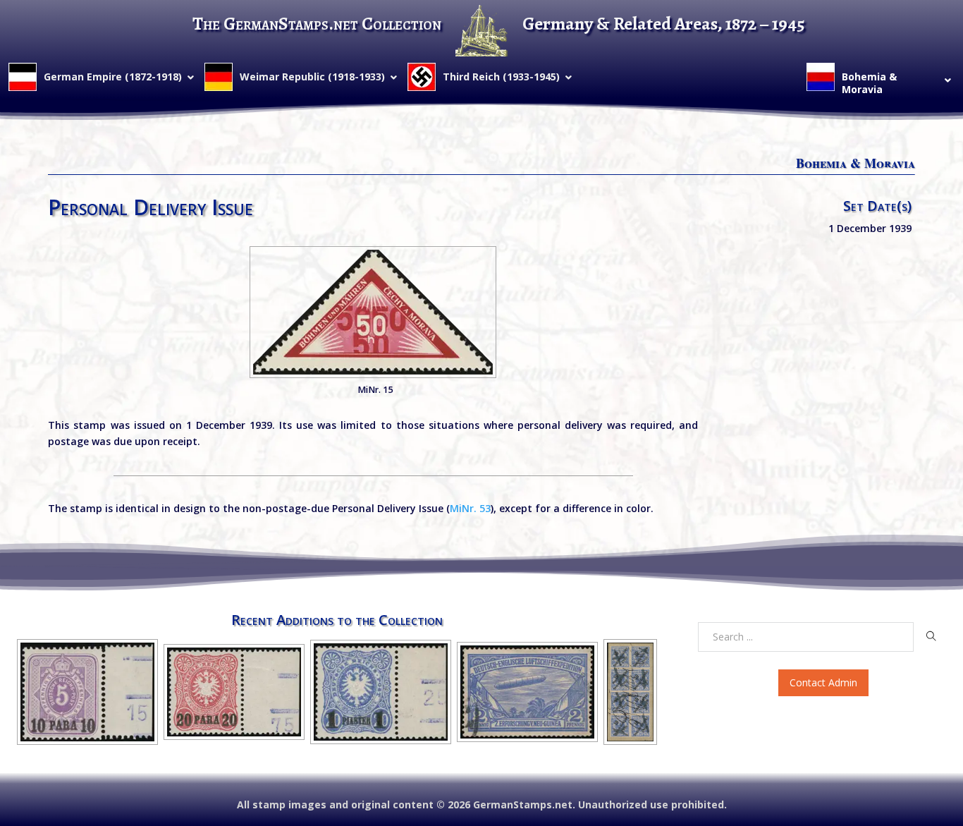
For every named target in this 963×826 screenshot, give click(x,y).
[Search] (931, 636)
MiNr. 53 (470, 508)
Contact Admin (823, 682)
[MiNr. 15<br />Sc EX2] (373, 312)
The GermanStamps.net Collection (316, 23)
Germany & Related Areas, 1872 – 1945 (663, 23)
